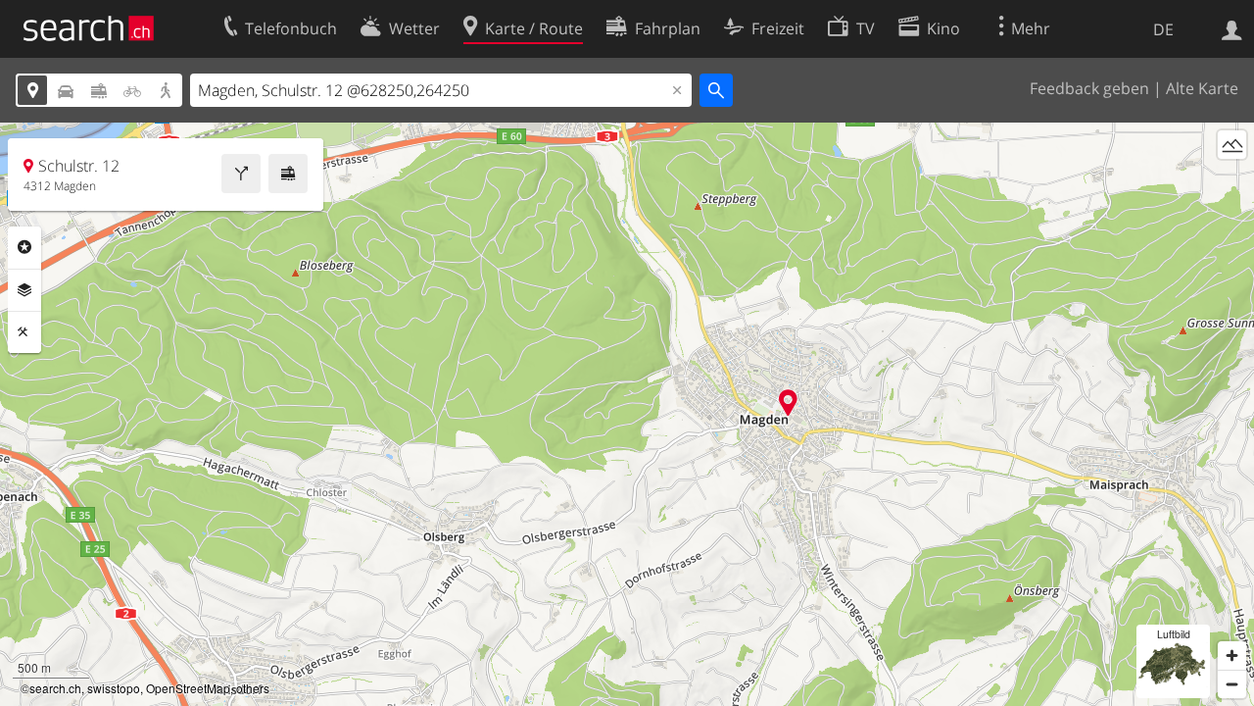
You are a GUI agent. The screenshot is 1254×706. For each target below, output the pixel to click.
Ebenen (24, 290)
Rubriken (24, 247)
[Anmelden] (1232, 28)
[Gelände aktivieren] (1232, 144)
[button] (788, 402)
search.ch (55, 688)
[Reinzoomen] (1232, 655)
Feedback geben (1089, 88)
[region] (627, 414)
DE (1163, 29)
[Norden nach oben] (1232, 181)
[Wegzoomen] (1232, 684)
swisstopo (113, 688)
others (252, 688)
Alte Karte (1202, 88)
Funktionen (24, 332)
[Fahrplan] (288, 173)
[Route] (241, 173)
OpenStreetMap (188, 688)
